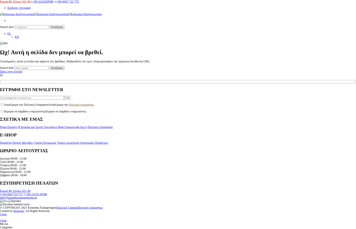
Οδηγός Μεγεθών (22, 142)
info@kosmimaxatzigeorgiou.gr (18, 197)
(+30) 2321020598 (42, 1)
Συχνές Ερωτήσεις (46, 127)
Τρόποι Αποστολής (68, 142)
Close (3, 214)
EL (9, 33)
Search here (7, 27)
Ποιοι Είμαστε (8, 127)
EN (17, 37)
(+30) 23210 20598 (35, 194)
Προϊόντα (5, 142)
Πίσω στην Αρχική (11, 71)
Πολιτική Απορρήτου (81, 104)
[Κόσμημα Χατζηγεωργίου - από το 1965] (51, 14)
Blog (61, 127)
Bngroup (19, 211)
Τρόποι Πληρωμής (45, 142)
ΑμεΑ (83, 127)
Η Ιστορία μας (26, 127)
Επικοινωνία (72, 127)
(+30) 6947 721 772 (67, 1)
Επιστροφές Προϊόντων (94, 142)
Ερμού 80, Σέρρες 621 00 (15, 1)
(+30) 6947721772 (11, 194)
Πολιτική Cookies (67, 207)
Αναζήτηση (57, 27)
